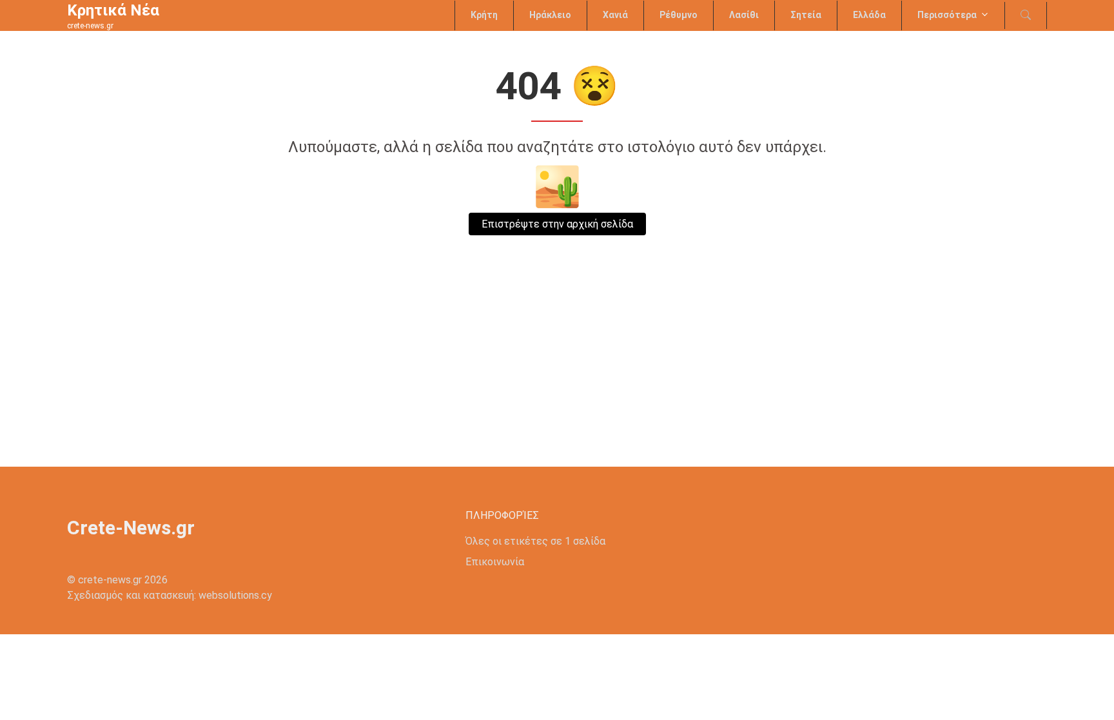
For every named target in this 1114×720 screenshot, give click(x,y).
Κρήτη (484, 15)
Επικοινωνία (494, 562)
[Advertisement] (557, 370)
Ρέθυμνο (679, 15)
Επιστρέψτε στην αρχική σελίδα (557, 224)
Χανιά (615, 15)
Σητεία (805, 15)
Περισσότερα (947, 15)
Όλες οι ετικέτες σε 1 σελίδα (535, 541)
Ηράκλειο (550, 15)
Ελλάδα (869, 15)
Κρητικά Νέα (113, 10)
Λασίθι (744, 15)
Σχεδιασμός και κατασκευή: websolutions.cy (169, 595)
